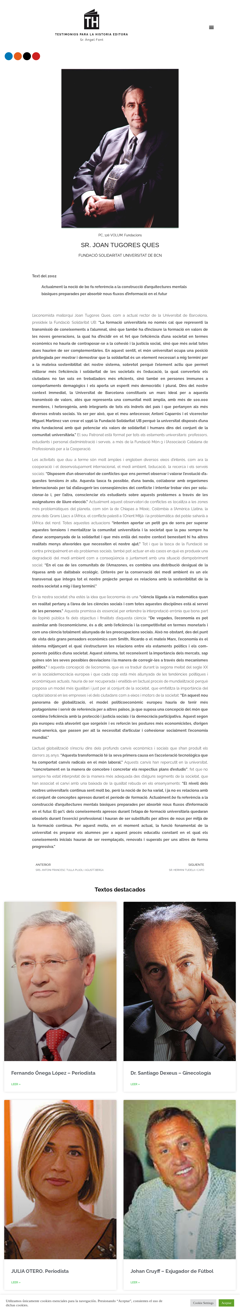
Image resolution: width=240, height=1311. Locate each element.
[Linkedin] (9, 56)
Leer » (16, 1084)
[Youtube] (36, 56)
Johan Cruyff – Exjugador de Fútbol (172, 1271)
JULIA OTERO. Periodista (40, 1271)
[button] (211, 27)
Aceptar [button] (226, 1303)
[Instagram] (18, 56)
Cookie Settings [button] (203, 1303)
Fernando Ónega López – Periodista (53, 1073)
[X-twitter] (27, 56)
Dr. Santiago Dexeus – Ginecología (171, 1073)
